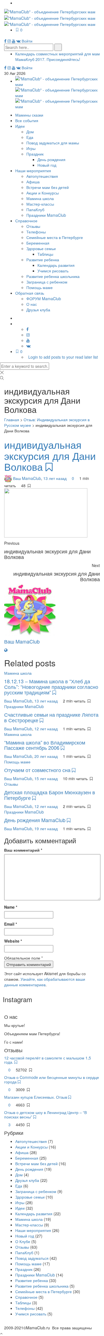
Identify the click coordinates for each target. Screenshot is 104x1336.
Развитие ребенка (42, 259)
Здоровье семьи (41, 248)
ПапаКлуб (35, 209)
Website (13, 941)
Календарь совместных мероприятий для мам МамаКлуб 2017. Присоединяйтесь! (57, 56)
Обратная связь (29, 293)
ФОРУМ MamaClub (43, 298)
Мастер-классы (40, 204)
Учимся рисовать (53, 270)
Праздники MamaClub (46, 215)
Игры (30, 148)
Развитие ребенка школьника (53, 276)
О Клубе (22, 1241)
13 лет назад (55, 478)
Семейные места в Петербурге (54, 237)
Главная (11, 419)
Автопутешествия (42, 176)
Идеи (20, 126)
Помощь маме (39, 287)
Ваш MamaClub (27, 478)
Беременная (37, 243)
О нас (31, 304)
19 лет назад (46, 828)
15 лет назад (46, 778)
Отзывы (33, 226)
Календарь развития (56, 265)
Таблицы (45, 254)
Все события (26, 120)
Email (10, 924)
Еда (29, 137)
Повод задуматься (32, 1258)
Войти (27, 41)
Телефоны (36, 232)
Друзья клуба (38, 309)
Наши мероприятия (33, 170)
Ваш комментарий (23, 850)
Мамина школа (40, 198)
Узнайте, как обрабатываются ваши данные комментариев (44, 981)
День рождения (51, 159)
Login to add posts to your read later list (63, 357)
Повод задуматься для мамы (52, 143)
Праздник (35, 154)
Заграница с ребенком (46, 282)
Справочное (26, 220)
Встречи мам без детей (47, 187)
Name (10, 907)
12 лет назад (46, 728)
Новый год (46, 165)
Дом (30, 131)
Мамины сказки (29, 115)
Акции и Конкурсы (42, 193)
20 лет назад (46, 756)
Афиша (33, 181)
